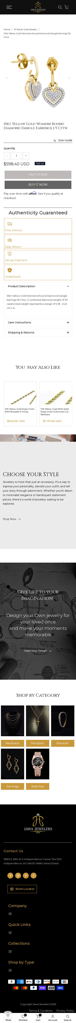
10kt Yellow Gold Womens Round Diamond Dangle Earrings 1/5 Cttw (37, 35)
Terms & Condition (41, 1010)
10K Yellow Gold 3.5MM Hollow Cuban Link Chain (18, 410)
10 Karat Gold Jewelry (25, 29)
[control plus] (26, 155)
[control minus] (7, 155)
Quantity (9, 148)
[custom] (10, 876)
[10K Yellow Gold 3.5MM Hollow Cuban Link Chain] (20, 392)
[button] (69, 77)
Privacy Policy (65, 1010)
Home (7, 29)
